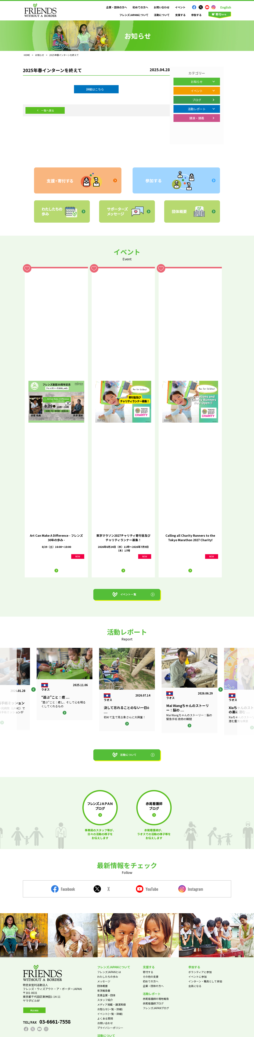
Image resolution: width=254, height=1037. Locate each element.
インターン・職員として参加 (205, 981)
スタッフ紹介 (105, 1000)
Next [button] (220, 689)
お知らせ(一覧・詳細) (110, 1009)
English (225, 7)
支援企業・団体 (106, 995)
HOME (27, 54)
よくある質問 (105, 1018)
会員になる (194, 986)
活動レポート (197, 109)
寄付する (148, 972)
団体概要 (102, 986)
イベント (180, 7)
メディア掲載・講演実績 (111, 1004)
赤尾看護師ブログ (153, 1003)
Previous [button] (33, 689)
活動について (162, 15)
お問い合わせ (161, 7)
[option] (127, 689)
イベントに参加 (197, 976)
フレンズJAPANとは (109, 972)
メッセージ (103, 981)
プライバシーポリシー (110, 1028)
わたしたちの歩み (107, 976)
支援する (180, 15)
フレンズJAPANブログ (156, 1008)
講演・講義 (196, 118)
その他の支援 (150, 976)
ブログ (196, 100)
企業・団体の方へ (116, 7)
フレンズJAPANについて (133, 15)
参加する (196, 15)
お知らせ (197, 81)
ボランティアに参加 (200, 972)
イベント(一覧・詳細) (110, 1014)
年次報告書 (103, 990)
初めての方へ (140, 7)
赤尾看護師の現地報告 (156, 999)
